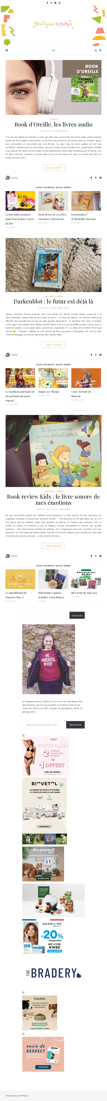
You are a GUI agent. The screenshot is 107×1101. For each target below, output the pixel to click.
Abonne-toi (75, 724)
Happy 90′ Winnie (49, 391)
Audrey (14, 177)
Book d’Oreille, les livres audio (53, 124)
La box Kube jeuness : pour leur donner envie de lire (20, 219)
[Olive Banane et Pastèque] (53, 24)
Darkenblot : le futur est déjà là (53, 301)
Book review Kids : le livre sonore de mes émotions (53, 499)
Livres (53, 119)
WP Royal (24, 1095)
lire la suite (53, 168)
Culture (49, 296)
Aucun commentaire (59, 307)
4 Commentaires (60, 130)
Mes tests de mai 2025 (84, 592)
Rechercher (77, 615)
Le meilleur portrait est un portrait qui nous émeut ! (20, 396)
